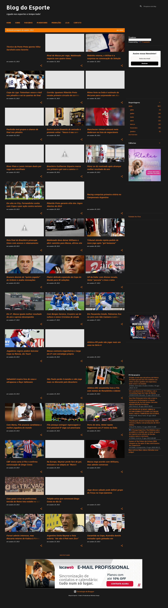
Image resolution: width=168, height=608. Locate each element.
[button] (41, 65)
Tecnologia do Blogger (85, 591)
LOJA (67, 23)
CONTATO (77, 23)
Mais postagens (65, 555)
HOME (9, 23)
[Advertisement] (145, 84)
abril (132, 121)
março (132, 124)
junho (132, 113)
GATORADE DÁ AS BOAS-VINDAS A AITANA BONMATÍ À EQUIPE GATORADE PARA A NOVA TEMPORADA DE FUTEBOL (144, 411)
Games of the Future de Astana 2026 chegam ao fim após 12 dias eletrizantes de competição (144, 443)
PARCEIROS (28, 23)
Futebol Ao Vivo (135, 217)
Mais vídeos (143, 450)
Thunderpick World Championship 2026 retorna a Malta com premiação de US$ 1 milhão (144, 423)
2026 (130, 106)
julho (132, 110)
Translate (146, 42)
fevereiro (133, 128)
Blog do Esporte (28, 7)
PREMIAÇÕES (56, 23)
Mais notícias (133, 450)
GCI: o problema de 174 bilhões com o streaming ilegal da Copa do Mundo (143, 392)
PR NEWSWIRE (42, 23)
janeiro (132, 131)
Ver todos (119, 30)
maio (132, 117)
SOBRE (17, 23)
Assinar (145, 63)
